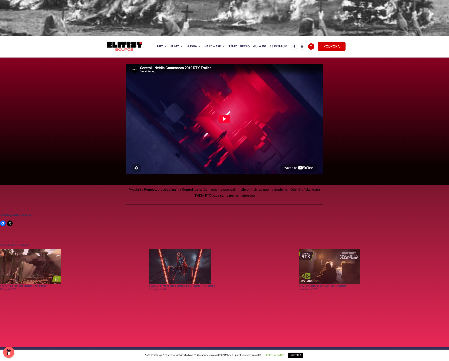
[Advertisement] (105, 322)
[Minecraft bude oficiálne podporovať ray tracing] (73, 266)
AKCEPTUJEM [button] (295, 355)
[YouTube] (303, 46)
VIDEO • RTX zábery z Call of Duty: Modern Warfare (322, 286)
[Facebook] (295, 46)
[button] (332, 46)
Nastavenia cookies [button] (275, 355)
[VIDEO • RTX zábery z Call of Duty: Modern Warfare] (371, 266)
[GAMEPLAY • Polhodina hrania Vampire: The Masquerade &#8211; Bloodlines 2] (222, 266)
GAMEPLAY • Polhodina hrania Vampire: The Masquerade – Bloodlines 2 (182, 286)
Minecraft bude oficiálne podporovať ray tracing (23, 286)
